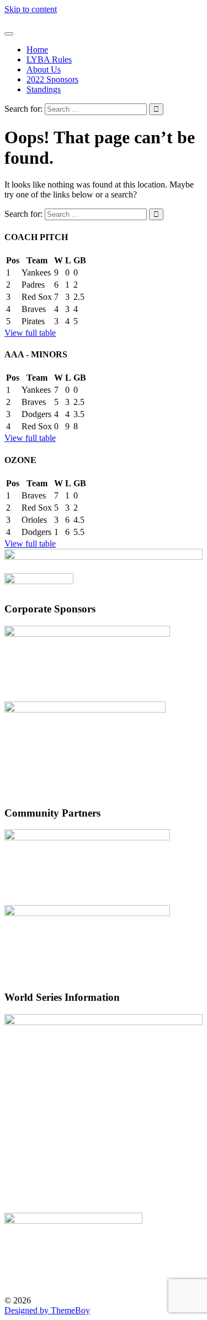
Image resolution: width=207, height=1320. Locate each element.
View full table (30, 332)
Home (37, 49)
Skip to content (30, 9)
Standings (43, 89)
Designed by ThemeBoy (47, 1310)
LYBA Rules (49, 59)
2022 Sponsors (52, 79)
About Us (43, 69)
